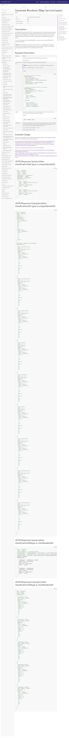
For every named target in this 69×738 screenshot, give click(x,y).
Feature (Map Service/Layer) (8, 89)
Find (4, 91)
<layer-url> (31, 17)
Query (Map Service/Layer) (7, 134)
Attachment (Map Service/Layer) (6, 71)
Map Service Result (6, 120)
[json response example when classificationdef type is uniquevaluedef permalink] (56, 206)
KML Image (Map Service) (7, 110)
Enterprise (3, 4)
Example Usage (61, 20)
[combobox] (7, 10)
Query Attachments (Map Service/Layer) (7, 126)
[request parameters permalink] (35, 53)
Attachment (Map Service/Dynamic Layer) (7, 68)
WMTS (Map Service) (6, 145)
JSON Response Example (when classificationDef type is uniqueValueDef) (63, 28)
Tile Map (4, 144)
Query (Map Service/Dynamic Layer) (8, 132)
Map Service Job (6, 118)
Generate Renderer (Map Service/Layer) (7, 98)
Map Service (5, 64)
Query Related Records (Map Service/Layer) (8, 140)
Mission (7, 4)
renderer (16, 35)
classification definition (39, 67)
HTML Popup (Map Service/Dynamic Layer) (7, 101)
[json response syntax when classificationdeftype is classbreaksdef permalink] (54, 543)
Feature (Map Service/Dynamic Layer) (8, 87)
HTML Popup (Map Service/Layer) (6, 104)
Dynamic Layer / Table (7, 79)
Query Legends (5, 130)
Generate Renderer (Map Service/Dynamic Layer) (7, 95)
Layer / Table (5, 111)
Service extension (6, 142)
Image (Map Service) (6, 108)
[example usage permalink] (31, 134)
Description (61, 17)
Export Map (5, 83)
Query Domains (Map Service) (8, 128)
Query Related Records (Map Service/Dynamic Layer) (8, 137)
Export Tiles (5, 84)
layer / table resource (38, 32)
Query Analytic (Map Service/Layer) (6, 123)
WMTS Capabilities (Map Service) (7, 148)
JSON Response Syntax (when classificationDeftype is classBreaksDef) (63, 33)
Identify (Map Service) (7, 106)
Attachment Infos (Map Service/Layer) (7, 77)
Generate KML (5, 93)
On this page (60, 15)
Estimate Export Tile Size (7, 81)
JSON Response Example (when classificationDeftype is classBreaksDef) (63, 38)
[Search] (45, 7)
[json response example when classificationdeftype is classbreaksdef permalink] (54, 585)
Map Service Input (6, 117)
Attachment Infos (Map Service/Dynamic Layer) (7, 74)
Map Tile (4, 115)
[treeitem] (7, 13)
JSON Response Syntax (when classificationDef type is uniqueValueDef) (63, 23)
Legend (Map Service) (7, 113)
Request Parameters (62, 18)
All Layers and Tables (6, 66)
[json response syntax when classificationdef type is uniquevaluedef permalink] (56, 164)
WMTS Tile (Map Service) (7, 150)
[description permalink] (27, 29)
